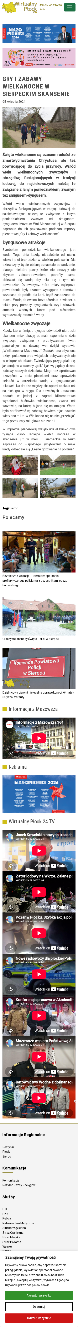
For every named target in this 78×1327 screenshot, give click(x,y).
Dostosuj (39, 1306)
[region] (39, 1289)
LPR (5, 1214)
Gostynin (8, 1147)
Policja (6, 1218)
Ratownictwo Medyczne (18, 1223)
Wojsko (7, 1246)
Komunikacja (10, 1180)
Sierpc (14, 508)
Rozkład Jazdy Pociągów (19, 1185)
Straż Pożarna (11, 1242)
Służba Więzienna (14, 1228)
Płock (6, 1151)
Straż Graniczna (13, 1232)
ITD (4, 1209)
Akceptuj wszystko (39, 1295)
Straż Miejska (11, 1237)
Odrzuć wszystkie (39, 1318)
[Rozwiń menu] (70, 7)
